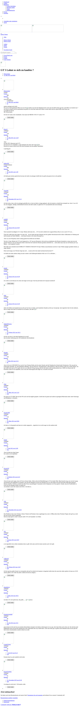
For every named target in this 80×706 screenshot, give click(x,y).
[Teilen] (1, 78)
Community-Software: (11, 704)
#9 (7, 362)
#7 (7, 305)
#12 (8, 449)
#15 (8, 541)
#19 (8, 654)
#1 (7, 103)
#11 (8, 422)
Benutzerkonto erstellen (6, 698)
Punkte (5, 93)
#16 (8, 568)
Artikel (5, 44)
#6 (7, 278)
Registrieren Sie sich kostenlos (35, 695)
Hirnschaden (7, 74)
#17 (8, 597)
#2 (7, 139)
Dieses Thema (7, 40)
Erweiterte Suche (8, 50)
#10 (8, 394)
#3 (7, 173)
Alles (5, 37)
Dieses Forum (7, 41)
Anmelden (15, 698)
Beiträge (6, 96)
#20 (8, 681)
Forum (5, 47)
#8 (7, 334)
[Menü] (1, 16)
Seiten (5, 45)
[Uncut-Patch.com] (32, 31)
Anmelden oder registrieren (10, 21)
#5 (7, 229)
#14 (8, 511)
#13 (8, 478)
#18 (8, 624)
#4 (7, 200)
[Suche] (1, 33)
